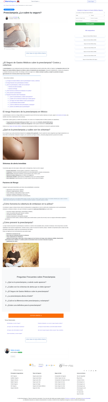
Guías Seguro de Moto (60, 384)
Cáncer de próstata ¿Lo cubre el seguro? (14, 333)
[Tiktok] (91, 370)
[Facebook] (84, 370)
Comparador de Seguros (60, 376)
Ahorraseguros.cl (81, 382)
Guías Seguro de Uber (60, 386)
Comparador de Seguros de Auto (62, 380)
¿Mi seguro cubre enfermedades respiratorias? (15, 326)
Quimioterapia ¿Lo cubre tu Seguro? (13, 323)
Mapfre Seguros (14, 382)
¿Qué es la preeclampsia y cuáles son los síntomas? (18, 84)
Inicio (4, 5)
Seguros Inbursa (14, 380)
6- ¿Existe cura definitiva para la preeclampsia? (19, 106)
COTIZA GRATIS (35, 315)
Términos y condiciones (70, 398)
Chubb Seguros (14, 384)
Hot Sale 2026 (80, 392)
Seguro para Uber (37, 380)
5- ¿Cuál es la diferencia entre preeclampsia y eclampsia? (21, 104)
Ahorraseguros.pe (81, 386)
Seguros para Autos (37, 376)
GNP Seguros (14, 376)
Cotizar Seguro (91, 1)
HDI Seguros (13, 386)
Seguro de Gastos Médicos (15, 126)
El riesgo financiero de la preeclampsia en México (17, 82)
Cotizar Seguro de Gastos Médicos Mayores (36, 54)
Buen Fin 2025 (80, 393)
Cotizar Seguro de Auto (60, 378)
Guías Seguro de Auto (60, 382)
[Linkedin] (93, 370)
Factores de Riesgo (12, 88)
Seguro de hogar (36, 384)
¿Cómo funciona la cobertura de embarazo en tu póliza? (18, 90)
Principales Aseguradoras (17, 373)
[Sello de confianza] (70, 365)
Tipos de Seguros (35, 1)
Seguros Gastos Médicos (10, 5)
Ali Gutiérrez (15, 17)
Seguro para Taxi (36, 382)
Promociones (80, 390)
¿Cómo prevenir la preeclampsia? (13, 92)
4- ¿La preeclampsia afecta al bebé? (16, 102)
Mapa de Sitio (58, 373)
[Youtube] (95, 370)
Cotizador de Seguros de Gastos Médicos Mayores (90, 10)
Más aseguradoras (90, 30)
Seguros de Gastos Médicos (39, 386)
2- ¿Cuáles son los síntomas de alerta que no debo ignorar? (21, 98)
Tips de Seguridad (81, 376)
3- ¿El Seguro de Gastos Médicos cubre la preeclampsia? (21, 100)
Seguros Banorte (14, 388)
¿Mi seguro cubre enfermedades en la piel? (15, 330)
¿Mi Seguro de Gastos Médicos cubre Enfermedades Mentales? (50, 326)
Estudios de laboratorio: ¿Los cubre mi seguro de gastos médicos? (50, 323)
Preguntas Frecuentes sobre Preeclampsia (15, 94)
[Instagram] (88, 370)
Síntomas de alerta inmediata (15, 86)
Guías (17, 5)
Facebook (13, 356)
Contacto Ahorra (80, 380)
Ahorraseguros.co (81, 384)
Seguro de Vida (36, 388)
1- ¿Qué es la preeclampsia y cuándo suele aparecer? (20, 96)
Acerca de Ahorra (81, 373)
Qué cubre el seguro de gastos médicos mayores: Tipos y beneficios (50, 330)
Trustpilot (40, 366)
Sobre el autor (15, 350)
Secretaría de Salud (61, 115)
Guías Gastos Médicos (60, 388)
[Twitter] (86, 370)
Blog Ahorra (79, 378)
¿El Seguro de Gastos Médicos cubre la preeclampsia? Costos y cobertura (23, 80)
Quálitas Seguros (14, 378)
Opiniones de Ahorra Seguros (41, 364)
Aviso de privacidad (86, 398)
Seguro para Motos (37, 378)
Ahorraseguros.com (81, 388)
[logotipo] (18, 370)
